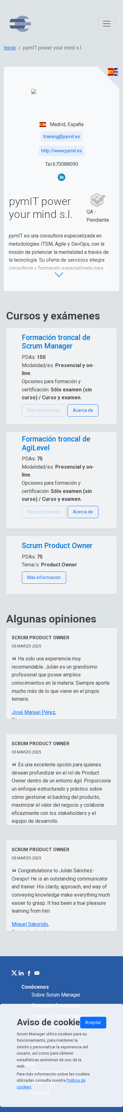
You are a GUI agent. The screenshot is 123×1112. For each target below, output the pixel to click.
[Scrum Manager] (20, 24)
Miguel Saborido (30, 924)
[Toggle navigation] (106, 23)
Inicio (10, 48)
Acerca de (83, 410)
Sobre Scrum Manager (56, 995)
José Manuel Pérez (33, 712)
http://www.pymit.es (61, 151)
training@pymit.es (61, 136)
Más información (44, 577)
